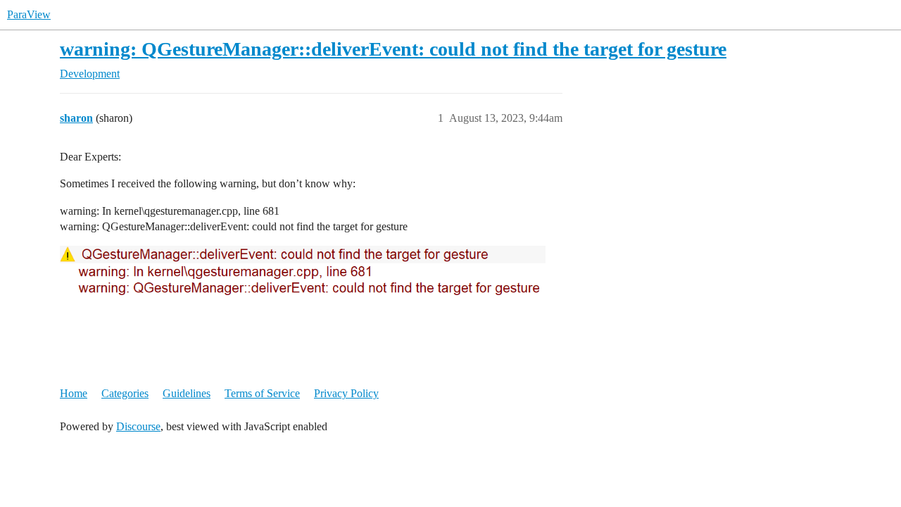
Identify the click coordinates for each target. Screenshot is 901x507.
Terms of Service (262, 393)
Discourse (138, 426)
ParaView (29, 14)
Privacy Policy (346, 393)
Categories (125, 393)
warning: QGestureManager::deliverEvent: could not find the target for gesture (393, 49)
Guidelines (186, 393)
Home (73, 393)
